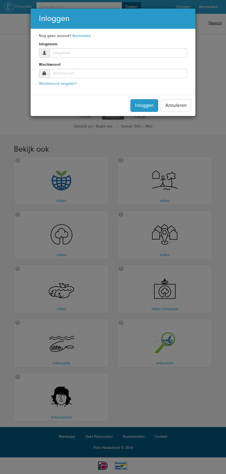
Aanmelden (81, 35)
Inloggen (144, 105)
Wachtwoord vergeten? (58, 83)
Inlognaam (48, 44)
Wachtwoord (50, 64)
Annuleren (176, 105)
